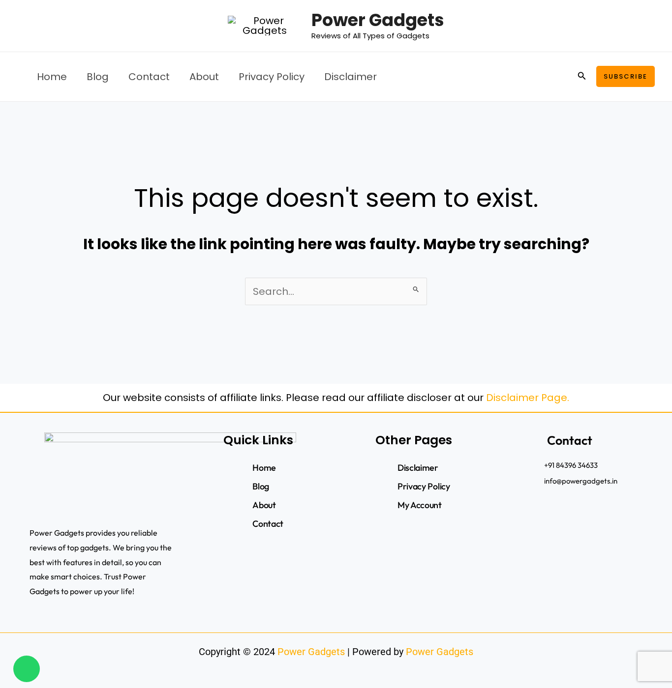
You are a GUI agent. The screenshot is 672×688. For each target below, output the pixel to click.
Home (52, 77)
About (204, 77)
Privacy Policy (272, 77)
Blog (98, 77)
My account (419, 505)
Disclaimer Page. (527, 397)
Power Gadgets (377, 20)
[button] (582, 77)
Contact (149, 77)
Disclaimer (350, 77)
